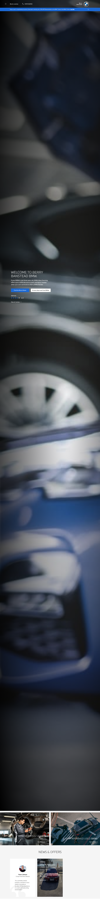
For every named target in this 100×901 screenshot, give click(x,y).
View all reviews (15, 302)
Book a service (14, 4)
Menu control (6, 4)
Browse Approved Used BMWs (40, 290)
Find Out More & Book (20, 290)
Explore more (41, 842)
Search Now (92, 842)
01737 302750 (28, 4)
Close (88, 9)
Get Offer (72, 9)
